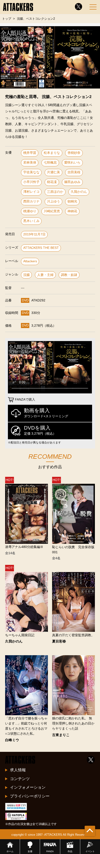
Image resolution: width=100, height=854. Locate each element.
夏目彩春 (59, 641)
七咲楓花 (50, 162)
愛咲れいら (72, 162)
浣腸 (26, 275)
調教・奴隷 (69, 275)
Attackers (30, 261)
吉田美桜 (73, 172)
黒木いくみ (31, 221)
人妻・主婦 (45, 275)
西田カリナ (31, 201)
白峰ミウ (12, 740)
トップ (6, 18)
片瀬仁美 (53, 172)
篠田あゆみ (72, 182)
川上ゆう (53, 201)
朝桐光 (72, 201)
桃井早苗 (29, 153)
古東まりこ (61, 735)
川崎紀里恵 (52, 211)
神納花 (72, 211)
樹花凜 (52, 182)
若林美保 (29, 162)
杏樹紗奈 (73, 153)
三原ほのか (55, 191)
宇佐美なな (31, 172)
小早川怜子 (31, 182)
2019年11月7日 (34, 234)
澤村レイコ (31, 191)
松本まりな (52, 153)
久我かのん (79, 191)
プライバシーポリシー (30, 796)
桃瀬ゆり (29, 211)
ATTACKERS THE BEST (41, 248)
